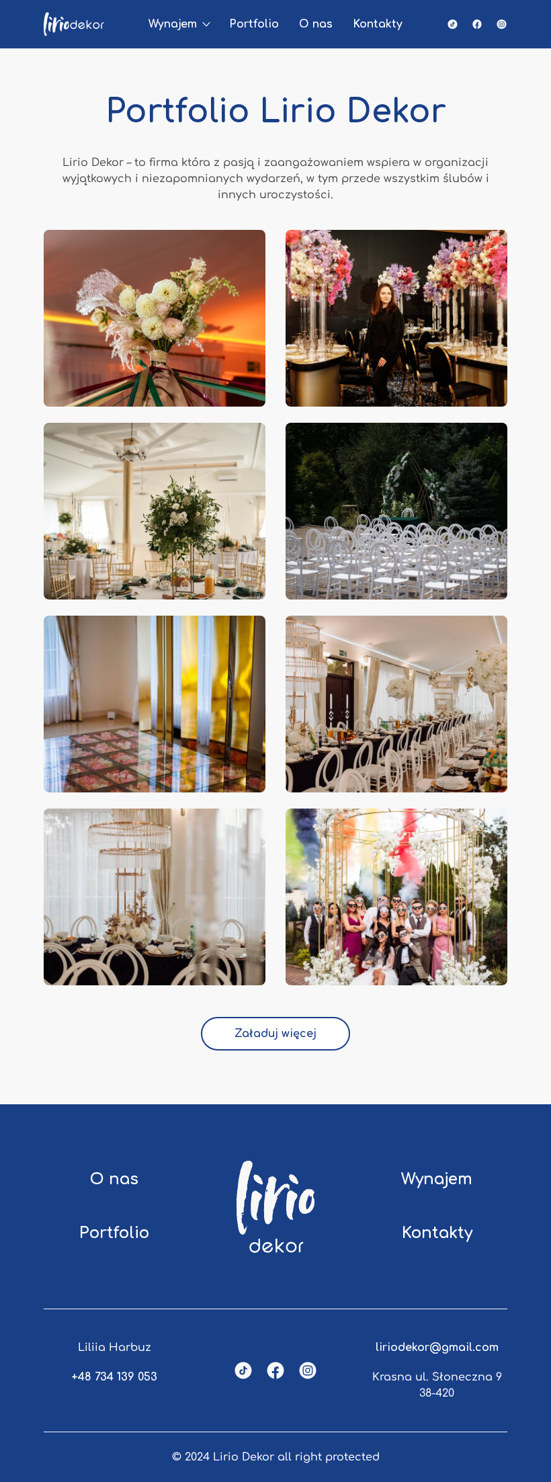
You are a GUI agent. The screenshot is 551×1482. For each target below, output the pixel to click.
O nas (316, 24)
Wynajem (173, 24)
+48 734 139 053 (114, 1377)
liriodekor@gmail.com (437, 1348)
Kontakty (377, 24)
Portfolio (254, 24)
